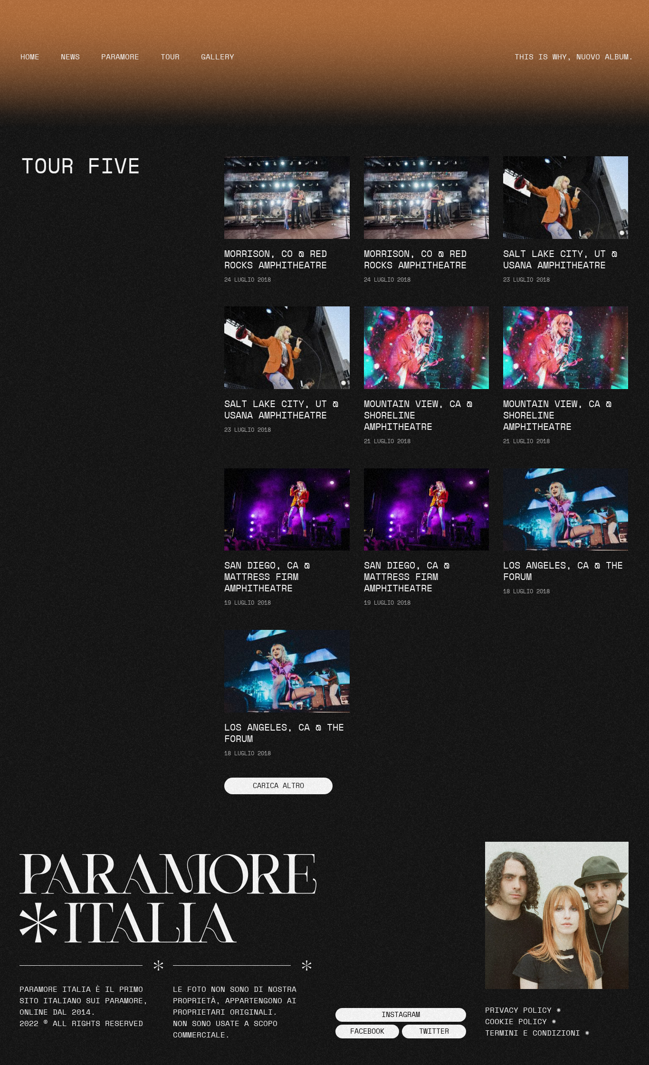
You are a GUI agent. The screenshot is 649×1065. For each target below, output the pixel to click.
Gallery (217, 57)
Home (29, 57)
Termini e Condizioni (532, 1033)
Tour (170, 57)
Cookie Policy (516, 1022)
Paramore (120, 57)
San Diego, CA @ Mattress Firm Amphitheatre (267, 577)
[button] (278, 786)
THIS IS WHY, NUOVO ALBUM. (574, 57)
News (70, 57)
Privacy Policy (518, 1010)
